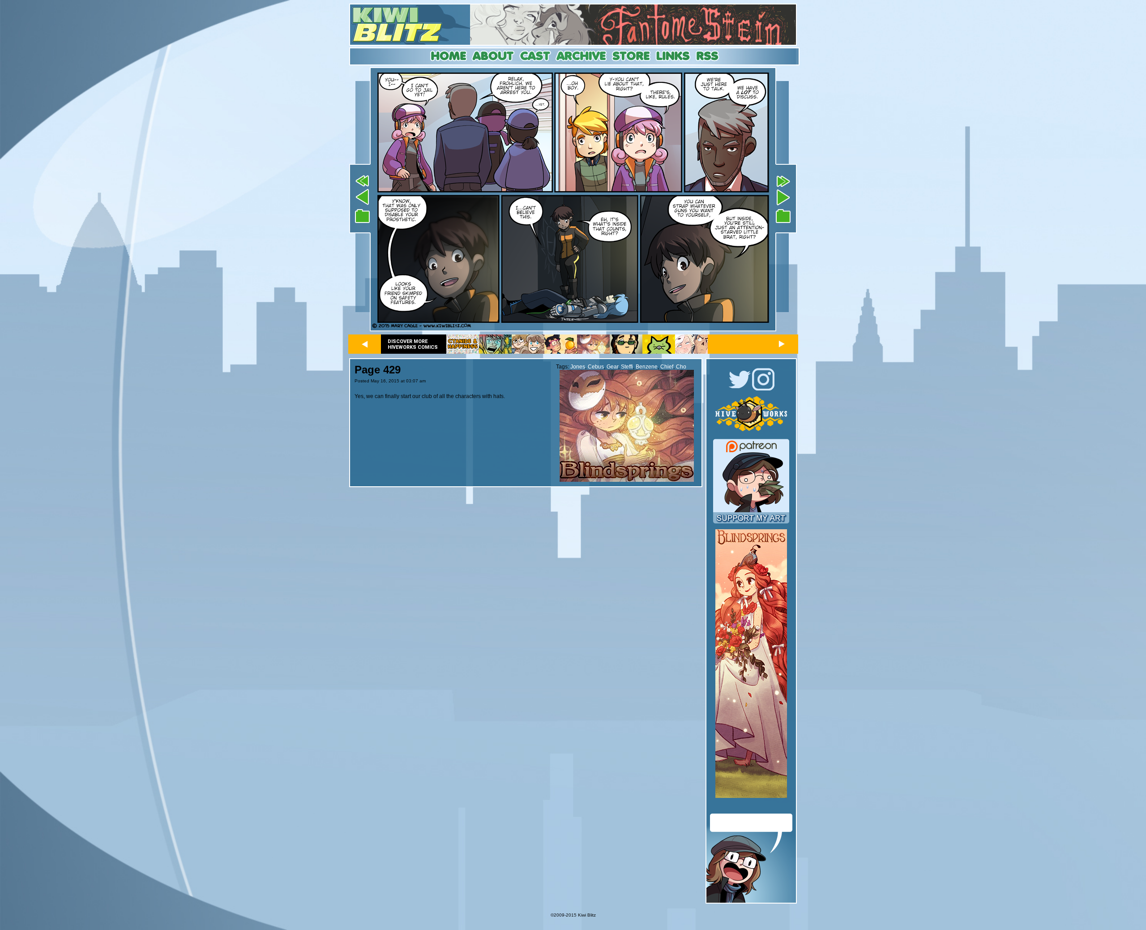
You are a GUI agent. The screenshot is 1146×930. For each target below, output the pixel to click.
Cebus (596, 367)
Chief (666, 367)
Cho (681, 367)
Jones (577, 367)
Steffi (627, 367)
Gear (612, 367)
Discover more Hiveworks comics (413, 344)
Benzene (647, 367)
